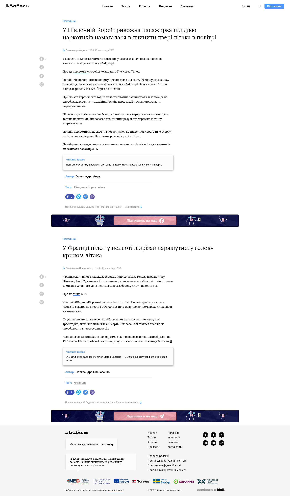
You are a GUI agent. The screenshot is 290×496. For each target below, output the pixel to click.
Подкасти (165, 6)
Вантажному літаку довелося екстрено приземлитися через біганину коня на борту (114, 164)
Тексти (126, 6)
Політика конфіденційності (164, 465)
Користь (144, 6)
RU (248, 6)
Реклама (173, 442)
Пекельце (187, 6)
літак (101, 187)
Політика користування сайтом (167, 460)
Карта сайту (175, 446)
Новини (107, 6)
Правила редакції (158, 456)
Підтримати (274, 6)
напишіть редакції (115, 490)
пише (76, 294)
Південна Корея (85, 187)
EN (243, 6)
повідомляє (81, 71)
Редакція (173, 432)
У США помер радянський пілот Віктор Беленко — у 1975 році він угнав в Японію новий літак (116, 358)
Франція (80, 382)
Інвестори (174, 437)
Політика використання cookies (167, 470)
